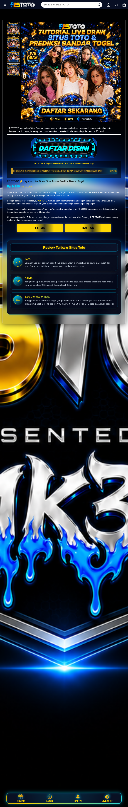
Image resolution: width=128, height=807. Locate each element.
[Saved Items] (116, 4)
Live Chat (107, 801)
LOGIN (40, 228)
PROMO (21, 801)
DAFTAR (88, 228)
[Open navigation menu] (5, 4)
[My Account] (108, 4)
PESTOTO (42, 201)
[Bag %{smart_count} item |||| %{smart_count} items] (124, 4)
